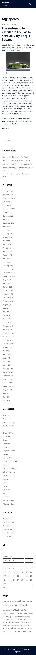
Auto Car (14, 24)
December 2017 (8, 290)
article (16, 601)
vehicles (17, 631)
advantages (10, 601)
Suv (4, 483)
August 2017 (7, 305)
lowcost (17, 622)
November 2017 (8, 294)
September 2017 (9, 301)
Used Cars (6, 490)
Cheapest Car (8, 433)
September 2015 (9, 386)
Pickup (5, 479)
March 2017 (7, 322)
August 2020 (7, 237)
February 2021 (8, 234)
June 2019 (6, 258)
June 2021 (6, 227)
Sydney (18, 652)
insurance (7, 622)
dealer (25, 613)
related (5, 628)
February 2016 (8, 369)
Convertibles (7, 436)
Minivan (5, 476)
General (5, 454)
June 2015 (6, 397)
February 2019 (8, 266)
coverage (19, 613)
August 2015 (7, 390)
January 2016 (8, 372)
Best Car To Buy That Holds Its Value (16, 161)
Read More (5, 128)
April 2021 (6, 230)
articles (21, 601)
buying (6, 613)
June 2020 (7, 244)
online (28, 622)
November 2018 (8, 273)
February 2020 (8, 248)
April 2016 (6, 361)
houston (13, 619)
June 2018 (6, 283)
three (30, 628)
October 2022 (8, 216)
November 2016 (8, 337)
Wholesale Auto (8, 500)
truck (5, 631)
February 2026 (8, 191)
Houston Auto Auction (11, 461)
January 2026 (8, 195)
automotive (19, 609)
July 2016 (6, 351)
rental (10, 628)
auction (5, 605)
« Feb (5, 587)
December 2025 (9, 198)
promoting (15, 625)
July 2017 (6, 308)
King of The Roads (9, 468)
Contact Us (7, 536)
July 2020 (6, 241)
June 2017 (6, 312)
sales (21, 628)
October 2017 (8, 298)
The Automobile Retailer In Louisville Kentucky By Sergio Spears (16, 33)
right (19, 628)
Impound (6, 465)
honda (8, 619)
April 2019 (6, 262)
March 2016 (7, 365)
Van (4, 493)
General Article (8, 458)
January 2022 (8, 220)
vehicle (10, 632)
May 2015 (6, 400)
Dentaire (6, 447)
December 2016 (8, 333)
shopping (26, 628)
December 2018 (8, 269)
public (20, 625)
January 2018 (8, 287)
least (13, 622)
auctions (10, 605)
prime (10, 625)
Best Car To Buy (9, 422)
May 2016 (6, 358)
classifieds (12, 613)
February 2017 (8, 326)
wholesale (26, 631)
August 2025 (7, 212)
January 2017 (8, 330)
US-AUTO (5, 2)
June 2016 (6, 354)
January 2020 (8, 251)
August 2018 (7, 280)
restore (15, 628)
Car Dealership (8, 426)
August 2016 (7, 347)
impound (23, 619)
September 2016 (9, 344)
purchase (26, 625)
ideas (17, 619)
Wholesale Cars (8, 504)
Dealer (5, 440)
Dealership (7, 444)
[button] (30, 4)
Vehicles (6, 497)
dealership (7, 616)
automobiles (7, 610)
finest (5, 619)
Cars (4, 429)
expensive (27, 616)
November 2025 (9, 202)
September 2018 (9, 276)
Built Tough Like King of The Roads (15, 157)
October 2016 (8, 340)
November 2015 (8, 379)
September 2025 (9, 209)
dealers (31, 613)
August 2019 (7, 255)
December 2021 (8, 223)
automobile (21, 605)
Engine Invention (9, 451)
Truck (5, 486)
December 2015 (8, 376)
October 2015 (8, 383)
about (4, 601)
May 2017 (6, 315)
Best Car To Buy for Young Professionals (17, 164)
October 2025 (8, 205)
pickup (5, 625)
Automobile (7, 419)
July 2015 (6, 393)
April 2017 (6, 319)
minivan (22, 622)
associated (29, 601)
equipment (20, 616)
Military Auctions (9, 472)
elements (14, 616)
